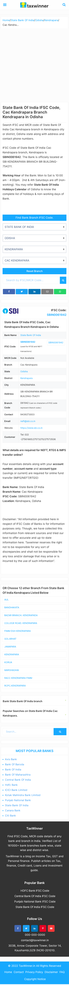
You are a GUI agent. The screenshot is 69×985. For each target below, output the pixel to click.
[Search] (63, 280)
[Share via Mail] (47, 291)
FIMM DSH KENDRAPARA (17, 631)
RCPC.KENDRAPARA (15, 685)
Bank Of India (13, 769)
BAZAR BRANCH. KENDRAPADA (21, 615)
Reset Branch (34, 271)
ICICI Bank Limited (16, 790)
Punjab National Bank (18, 800)
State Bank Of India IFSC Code (35, 907)
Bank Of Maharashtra (17, 774)
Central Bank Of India (18, 779)
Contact (19, 972)
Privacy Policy (34, 972)
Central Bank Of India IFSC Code (34, 896)
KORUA (8, 662)
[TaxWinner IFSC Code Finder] (5, 5)
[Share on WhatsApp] (60, 291)
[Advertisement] (34, 64)
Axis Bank (11, 759)
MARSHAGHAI (11, 670)
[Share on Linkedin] (34, 291)
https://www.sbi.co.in (31, 427)
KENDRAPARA (11, 654)
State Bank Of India (30, 335)
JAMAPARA (10, 646)
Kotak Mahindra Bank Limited (22, 795)
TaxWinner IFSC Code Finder (34, 5)
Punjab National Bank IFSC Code (35, 901)
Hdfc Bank (11, 784)
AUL (6, 599)
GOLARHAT (10, 638)
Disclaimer (51, 972)
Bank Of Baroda (14, 764)
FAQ (62, 972)
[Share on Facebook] (9, 291)
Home (8, 972)
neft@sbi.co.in (27, 421)
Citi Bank (10, 815)
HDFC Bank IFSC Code (35, 890)
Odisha (24, 371)
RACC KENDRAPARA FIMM (18, 678)
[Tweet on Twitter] (22, 291)
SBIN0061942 (56, 314)
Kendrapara (26, 378)
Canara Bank (12, 810)
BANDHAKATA (11, 607)
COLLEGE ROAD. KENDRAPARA (20, 623)
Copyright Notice (35, 979)
